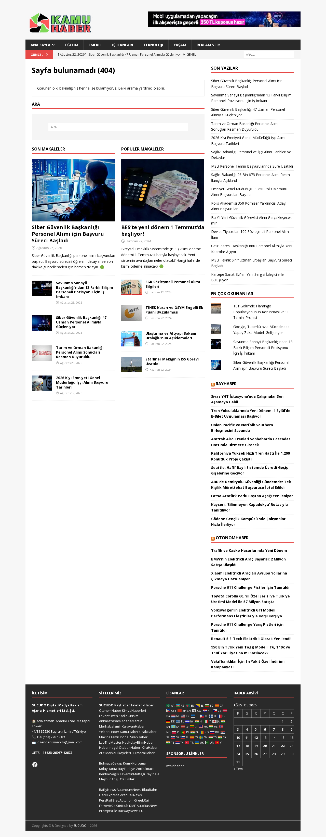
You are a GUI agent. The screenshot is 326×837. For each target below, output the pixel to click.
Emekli (95, 44)
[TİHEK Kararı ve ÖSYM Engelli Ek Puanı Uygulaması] (131, 313)
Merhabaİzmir (110, 726)
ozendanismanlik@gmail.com (60, 742)
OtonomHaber (232, 538)
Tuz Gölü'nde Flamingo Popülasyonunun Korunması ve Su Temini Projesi (261, 312)
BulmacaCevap (110, 763)
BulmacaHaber (143, 753)
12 (256, 737)
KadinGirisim (128, 716)
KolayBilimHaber (141, 742)
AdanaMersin (131, 721)
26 (256, 754)
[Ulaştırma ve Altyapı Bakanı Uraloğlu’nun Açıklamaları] (131, 338)
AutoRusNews (147, 805)
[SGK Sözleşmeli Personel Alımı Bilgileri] (131, 287)
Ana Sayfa (40, 44)
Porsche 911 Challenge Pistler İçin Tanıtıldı (250, 587)
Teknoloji (153, 44)
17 (238, 745)
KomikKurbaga (134, 763)
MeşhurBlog (108, 779)
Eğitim (71, 44)
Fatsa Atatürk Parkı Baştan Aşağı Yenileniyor (252, 495)
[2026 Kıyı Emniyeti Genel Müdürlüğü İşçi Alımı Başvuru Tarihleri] (42, 383)
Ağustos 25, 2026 (71, 302)
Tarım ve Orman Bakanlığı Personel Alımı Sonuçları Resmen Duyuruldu (79, 352)
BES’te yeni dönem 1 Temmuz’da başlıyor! (163, 230)
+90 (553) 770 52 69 (51, 736)
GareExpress (109, 795)
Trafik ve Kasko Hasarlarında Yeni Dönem (249, 550)
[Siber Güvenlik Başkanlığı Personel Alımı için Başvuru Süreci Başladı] (73, 190)
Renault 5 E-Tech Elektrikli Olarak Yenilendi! (251, 638)
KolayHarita (108, 768)
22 (282, 745)
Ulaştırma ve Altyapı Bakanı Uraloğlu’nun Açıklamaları (170, 335)
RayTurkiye (126, 768)
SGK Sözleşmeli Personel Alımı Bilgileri (172, 284)
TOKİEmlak (126, 779)
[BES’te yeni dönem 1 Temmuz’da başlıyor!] (163, 190)
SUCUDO (106, 705)
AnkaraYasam (110, 721)
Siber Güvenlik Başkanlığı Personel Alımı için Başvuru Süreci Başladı (68, 234)
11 (247, 737)
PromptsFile (108, 810)
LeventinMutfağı (132, 774)
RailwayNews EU (130, 810)
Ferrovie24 (107, 805)
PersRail (105, 800)
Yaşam (180, 44)
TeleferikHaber (142, 705)
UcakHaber (148, 731)
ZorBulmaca (145, 768)
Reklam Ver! (208, 44)
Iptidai (124, 737)
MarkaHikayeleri (118, 753)
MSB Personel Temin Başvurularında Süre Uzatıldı (252, 166)
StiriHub (122, 805)
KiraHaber (150, 747)
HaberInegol (108, 747)
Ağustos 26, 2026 (49, 247)
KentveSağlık (109, 774)
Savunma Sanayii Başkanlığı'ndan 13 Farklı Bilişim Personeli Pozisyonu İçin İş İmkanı (263, 347)
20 (265, 745)
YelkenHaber (109, 731)
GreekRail (142, 800)
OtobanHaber (129, 747)
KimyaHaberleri (134, 710)
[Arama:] (268, 54)
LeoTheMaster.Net (113, 742)
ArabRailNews (131, 795)
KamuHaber (129, 731)
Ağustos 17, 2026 (71, 393)
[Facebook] (35, 764)
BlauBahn (149, 789)
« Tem (238, 768)
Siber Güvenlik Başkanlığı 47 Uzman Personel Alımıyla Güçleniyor (81, 322)
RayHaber (226, 383)
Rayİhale (152, 774)
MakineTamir (109, 737)
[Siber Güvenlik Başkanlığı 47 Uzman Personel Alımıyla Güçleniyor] (42, 323)
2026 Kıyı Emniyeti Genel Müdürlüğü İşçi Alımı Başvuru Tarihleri (82, 382)
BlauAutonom (123, 800)
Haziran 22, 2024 (138, 241)
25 (247, 754)
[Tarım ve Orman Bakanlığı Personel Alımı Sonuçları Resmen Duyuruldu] (42, 353)
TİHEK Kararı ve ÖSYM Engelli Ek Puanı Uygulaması (174, 310)
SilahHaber (138, 737)
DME (132, 805)
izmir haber (175, 766)
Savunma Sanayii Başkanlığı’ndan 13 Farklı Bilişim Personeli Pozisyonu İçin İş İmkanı (84, 289)
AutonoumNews (129, 789)
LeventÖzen (108, 716)
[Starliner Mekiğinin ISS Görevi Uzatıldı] (131, 364)
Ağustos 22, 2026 (71, 332)
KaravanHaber (133, 726)
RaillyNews (107, 789)
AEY (102, 753)
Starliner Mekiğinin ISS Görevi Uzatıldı (172, 361)
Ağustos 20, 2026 (71, 363)
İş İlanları (122, 44)
